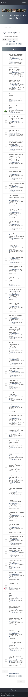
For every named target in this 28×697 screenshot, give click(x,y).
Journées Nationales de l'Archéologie (16, 537)
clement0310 (13, 245)
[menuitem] (5, 2)
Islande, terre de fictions (16, 257)
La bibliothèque (18, 112)
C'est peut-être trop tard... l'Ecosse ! (15, 441)
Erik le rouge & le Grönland (14, 525)
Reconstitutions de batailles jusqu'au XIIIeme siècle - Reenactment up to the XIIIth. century (16, 663)
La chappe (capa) (14, 358)
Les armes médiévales (14, 125)
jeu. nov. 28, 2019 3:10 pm (15, 420)
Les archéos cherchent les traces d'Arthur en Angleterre (15, 55)
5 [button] (16, 43)
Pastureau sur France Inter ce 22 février (15, 210)
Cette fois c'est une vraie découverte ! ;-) (16, 184)
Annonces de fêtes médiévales (15, 166)
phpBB (8, 694)
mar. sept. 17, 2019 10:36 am (15, 433)
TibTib (21, 269)
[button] (7, 44)
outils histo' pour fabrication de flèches (15, 476)
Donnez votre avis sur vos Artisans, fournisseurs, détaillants (16, 88)
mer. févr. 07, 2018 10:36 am (15, 635)
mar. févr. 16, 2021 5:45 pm (15, 296)
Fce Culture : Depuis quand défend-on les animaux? (15, 644)
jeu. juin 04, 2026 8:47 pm (15, 86)
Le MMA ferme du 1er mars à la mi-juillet (15, 618)
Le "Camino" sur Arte (15, 405)
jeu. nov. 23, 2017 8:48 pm (16, 660)
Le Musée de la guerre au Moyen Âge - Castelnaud (16, 429)
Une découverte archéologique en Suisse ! (16, 197)
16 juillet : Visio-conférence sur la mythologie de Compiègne (14, 345)
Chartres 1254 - (13, 583)
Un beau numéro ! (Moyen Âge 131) (14, 222)
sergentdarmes (13, 634)
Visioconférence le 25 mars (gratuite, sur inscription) (15, 291)
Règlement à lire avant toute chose (15, 561)
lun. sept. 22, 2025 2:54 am (15, 133)
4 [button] (14, 43)
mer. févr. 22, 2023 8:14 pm (15, 214)
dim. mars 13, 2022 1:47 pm (15, 260)
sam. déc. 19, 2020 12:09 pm (16, 308)
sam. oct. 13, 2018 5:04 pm (16, 481)
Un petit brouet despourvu (13, 393)
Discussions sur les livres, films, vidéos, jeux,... (16, 63)
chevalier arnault (13, 307)
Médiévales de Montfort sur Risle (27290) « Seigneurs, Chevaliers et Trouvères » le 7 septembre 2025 (16, 158)
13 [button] (19, 43)
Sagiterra (11, 59)
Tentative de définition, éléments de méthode (16, 549)
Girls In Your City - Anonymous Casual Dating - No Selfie (14, 69)
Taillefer (22, 659)
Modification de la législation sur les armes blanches (16, 118)
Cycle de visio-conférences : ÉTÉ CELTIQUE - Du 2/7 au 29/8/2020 (15, 330)
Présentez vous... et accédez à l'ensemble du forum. (16, 135)
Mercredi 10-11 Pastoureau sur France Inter (15, 279)
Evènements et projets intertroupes (15, 495)
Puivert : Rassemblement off (15, 501)
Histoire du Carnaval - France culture (15, 316)
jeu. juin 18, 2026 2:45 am (15, 73)
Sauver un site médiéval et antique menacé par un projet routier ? (16, 142)
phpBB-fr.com (10, 695)
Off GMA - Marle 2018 (15, 573)
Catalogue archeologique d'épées (16, 631)
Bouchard (11, 360)
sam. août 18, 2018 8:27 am (15, 505)
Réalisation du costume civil (15, 272)
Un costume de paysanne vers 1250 (15, 381)
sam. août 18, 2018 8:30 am (15, 493)
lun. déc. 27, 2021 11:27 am (15, 270)
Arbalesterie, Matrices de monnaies (15, 416)
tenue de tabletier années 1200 (14, 304)
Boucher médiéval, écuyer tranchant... (14, 606)
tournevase (12, 433)
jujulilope (11, 233)
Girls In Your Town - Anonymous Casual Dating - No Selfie (14, 81)
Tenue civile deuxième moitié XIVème (15, 267)
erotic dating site (14, 130)
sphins (21, 72)
